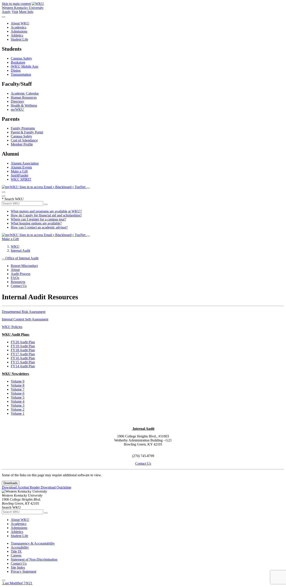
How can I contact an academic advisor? (39, 227)
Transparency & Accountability (33, 543)
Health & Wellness (24, 105)
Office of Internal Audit (21, 258)
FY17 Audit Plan (23, 354)
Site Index (18, 567)
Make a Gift (19, 171)
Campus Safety (21, 58)
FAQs (15, 278)
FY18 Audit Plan (23, 350)
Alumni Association (25, 163)
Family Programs (23, 128)
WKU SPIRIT (21, 179)
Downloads (11, 483)
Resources (18, 282)
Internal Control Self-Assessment (25, 319)
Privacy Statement (23, 571)
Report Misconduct (24, 266)
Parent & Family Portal (27, 132)
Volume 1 (17, 413)
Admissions (19, 31)
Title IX (16, 551)
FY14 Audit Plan (23, 366)
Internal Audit (20, 250)
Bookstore (18, 62)
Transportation (21, 74)
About (15, 270)
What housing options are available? (36, 223)
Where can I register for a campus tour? (38, 219)
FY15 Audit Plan (23, 362)
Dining (16, 70)
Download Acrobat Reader (21, 487)
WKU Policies (12, 327)
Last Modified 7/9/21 (17, 583)
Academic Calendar (25, 93)
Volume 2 (17, 409)
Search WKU (13, 199)
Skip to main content (16, 4)
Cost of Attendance (24, 140)
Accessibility (20, 547)
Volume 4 (17, 401)
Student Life (19, 39)
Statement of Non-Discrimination (34, 559)
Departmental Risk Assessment (23, 312)
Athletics (17, 35)
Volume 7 (17, 389)
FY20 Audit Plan (23, 342)
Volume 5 (17, 397)
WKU (15, 246)
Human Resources (24, 97)
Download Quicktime (56, 487)
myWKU (17, 109)
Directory (17, 101)
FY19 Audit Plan (23, 346)
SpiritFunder (19, 175)
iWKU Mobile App (24, 66)
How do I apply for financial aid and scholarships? (46, 215)
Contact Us (19, 286)
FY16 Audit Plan (23, 358)
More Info (26, 12)
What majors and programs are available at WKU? (46, 211)
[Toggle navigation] (3, 259)
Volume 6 (17, 393)
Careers (16, 555)
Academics (18, 27)
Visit (15, 12)
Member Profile (22, 144)
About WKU (20, 23)
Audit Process (20, 274)
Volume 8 (17, 385)
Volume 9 (17, 381)
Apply (6, 12)
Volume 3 (17, 405)
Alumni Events (21, 167)
